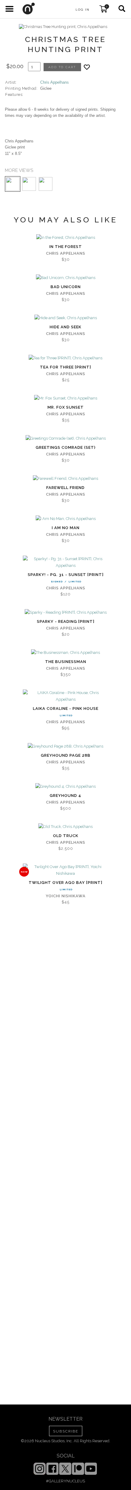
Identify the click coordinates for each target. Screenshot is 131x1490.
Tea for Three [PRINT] (65, 367)
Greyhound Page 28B (65, 755)
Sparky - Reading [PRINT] (65, 621)
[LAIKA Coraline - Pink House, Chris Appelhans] (65, 696)
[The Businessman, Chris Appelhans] (65, 652)
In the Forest (65, 246)
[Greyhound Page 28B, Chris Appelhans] (65, 746)
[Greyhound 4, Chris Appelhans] (65, 786)
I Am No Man (66, 527)
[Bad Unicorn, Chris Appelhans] (65, 277)
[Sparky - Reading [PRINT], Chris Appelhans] (66, 612)
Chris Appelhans (54, 82)
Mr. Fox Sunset (66, 407)
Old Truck (65, 835)
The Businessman (65, 661)
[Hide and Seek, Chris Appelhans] (65, 318)
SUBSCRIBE (65, 1431)
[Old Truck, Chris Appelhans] (65, 826)
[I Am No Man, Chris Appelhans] (66, 518)
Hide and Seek (65, 327)
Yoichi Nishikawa (66, 896)
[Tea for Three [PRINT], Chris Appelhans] (65, 358)
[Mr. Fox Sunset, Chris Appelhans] (65, 398)
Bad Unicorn (66, 286)
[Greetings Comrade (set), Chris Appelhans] (66, 438)
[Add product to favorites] (86, 67)
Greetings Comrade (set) (66, 447)
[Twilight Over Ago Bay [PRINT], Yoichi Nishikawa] (65, 870)
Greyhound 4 (65, 795)
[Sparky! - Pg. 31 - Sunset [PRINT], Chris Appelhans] (65, 562)
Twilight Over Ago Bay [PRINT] (65, 882)
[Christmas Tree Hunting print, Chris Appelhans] (63, 27)
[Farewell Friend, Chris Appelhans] (65, 478)
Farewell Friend (65, 487)
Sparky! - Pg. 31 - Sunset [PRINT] (66, 574)
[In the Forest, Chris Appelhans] (65, 237)
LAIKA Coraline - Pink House (65, 708)
